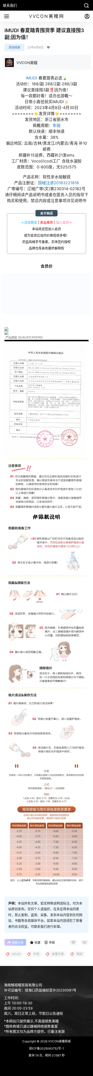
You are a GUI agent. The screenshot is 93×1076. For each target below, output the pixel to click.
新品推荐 (46, 222)
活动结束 (14, 47)
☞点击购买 (29, 222)
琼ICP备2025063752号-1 (46, 1048)
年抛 (57, 125)
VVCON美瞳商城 (59, 1041)
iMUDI (31, 77)
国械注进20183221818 (58, 182)
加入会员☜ (64, 222)
